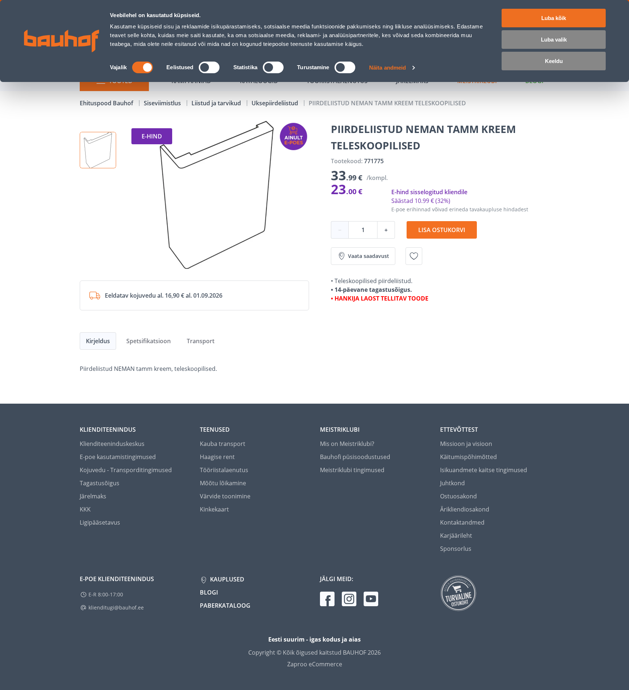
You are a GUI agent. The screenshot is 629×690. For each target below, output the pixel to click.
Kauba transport (222, 444)
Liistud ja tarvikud (216, 103)
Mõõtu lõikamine (223, 483)
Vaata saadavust (368, 255)
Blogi (209, 592)
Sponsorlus (455, 549)
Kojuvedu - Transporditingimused (126, 470)
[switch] (209, 67)
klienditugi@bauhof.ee (116, 607)
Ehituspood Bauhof (107, 103)
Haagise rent (217, 457)
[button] (98, 150)
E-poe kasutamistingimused (118, 457)
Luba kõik (553, 18)
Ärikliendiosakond (464, 509)
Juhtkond (452, 483)
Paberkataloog (225, 605)
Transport (200, 341)
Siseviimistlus (163, 103)
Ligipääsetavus (100, 522)
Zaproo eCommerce (314, 664)
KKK (85, 509)
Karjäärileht (456, 536)
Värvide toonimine (225, 496)
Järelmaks (93, 496)
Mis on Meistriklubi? (347, 444)
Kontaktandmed (462, 522)
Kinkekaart (214, 509)
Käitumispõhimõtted (468, 457)
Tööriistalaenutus (224, 470)
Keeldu (554, 61)
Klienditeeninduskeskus (112, 444)
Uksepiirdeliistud (276, 103)
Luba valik (554, 39)
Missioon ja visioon (466, 444)
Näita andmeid (387, 67)
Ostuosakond (458, 496)
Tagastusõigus (99, 483)
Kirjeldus (98, 341)
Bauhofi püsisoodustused (355, 457)
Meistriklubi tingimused (352, 470)
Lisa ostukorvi (441, 230)
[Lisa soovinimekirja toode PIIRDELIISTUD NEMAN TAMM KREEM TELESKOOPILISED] (414, 256)
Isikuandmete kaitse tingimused (483, 470)
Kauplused (226, 579)
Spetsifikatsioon (148, 341)
